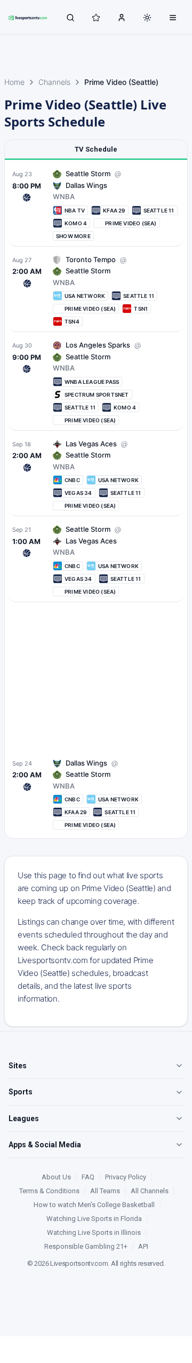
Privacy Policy (125, 1177)
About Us (56, 1177)
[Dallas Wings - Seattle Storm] (96, 204)
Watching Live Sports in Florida (94, 1219)
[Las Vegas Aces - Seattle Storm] (96, 560)
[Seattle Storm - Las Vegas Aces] (96, 475)
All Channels (150, 1191)
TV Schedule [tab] (96, 149)
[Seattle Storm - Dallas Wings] (96, 794)
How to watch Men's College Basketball (94, 1205)
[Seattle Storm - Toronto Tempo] (96, 290)
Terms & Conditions (49, 1191)
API (143, 1246)
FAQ (88, 1177)
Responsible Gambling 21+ (85, 1246)
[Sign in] (121, 17)
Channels (54, 81)
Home (14, 81)
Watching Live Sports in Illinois (94, 1232)
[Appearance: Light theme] (147, 17)
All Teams (105, 1191)
